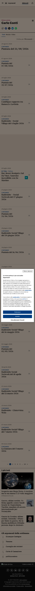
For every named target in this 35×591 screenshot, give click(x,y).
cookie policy (28, 290)
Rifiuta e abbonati (28, 271)
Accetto (17, 316)
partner (24, 298)
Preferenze (17, 312)
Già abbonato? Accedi (17, 320)
